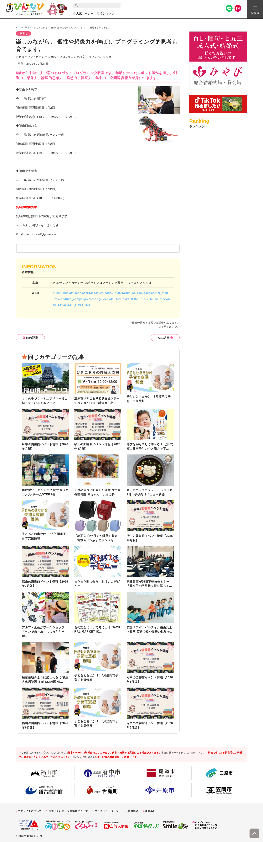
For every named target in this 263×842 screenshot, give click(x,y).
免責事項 (133, 811)
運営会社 (150, 811)
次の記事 (163, 337)
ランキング (107, 13)
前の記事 (32, 337)
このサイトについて (30, 811)
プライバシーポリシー (108, 811)
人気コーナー (84, 13)
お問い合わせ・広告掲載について (68, 811)
